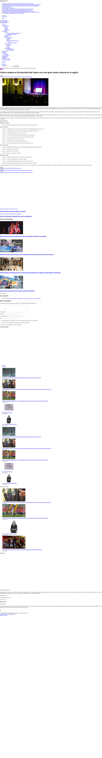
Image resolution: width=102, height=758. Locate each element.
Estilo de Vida (6, 58)
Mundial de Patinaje (13, 42)
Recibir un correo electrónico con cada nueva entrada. (11, 324)
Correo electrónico (4, 316)
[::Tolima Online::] (3, 20)
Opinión (4, 57)
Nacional (6, 28)
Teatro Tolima (18, 168)
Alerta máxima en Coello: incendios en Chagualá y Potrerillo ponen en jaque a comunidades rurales (20, 12)
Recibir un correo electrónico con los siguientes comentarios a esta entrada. (15, 322)
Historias (4, 51)
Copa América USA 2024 (12, 34)
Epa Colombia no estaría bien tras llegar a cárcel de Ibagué (13, 13)
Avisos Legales (6, 59)
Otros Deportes (7, 43)
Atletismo (9, 38)
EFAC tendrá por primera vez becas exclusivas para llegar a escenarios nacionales (23, 236)
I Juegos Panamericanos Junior (13, 40)
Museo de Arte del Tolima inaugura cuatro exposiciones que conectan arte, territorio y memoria (27, 254)
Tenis (8, 46)
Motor (8, 45)
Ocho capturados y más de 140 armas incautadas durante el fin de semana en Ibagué (18, 8)
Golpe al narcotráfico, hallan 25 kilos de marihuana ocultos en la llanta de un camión (18, 11)
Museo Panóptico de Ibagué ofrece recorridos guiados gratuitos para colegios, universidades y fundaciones (30, 272)
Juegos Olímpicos (8, 48)
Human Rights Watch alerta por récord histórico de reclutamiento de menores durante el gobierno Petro (21, 4)
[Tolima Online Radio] (4, 21)
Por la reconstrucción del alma (8, 7)
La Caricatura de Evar (6, 6)
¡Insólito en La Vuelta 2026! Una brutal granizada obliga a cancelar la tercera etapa (17, 3)
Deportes (4, 31)
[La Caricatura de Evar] (8, 411)
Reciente (4, 366)
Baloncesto (9, 44)
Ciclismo (6, 36)
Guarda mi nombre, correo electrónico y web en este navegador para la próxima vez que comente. (19, 320)
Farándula (6, 54)
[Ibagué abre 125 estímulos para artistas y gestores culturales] (11, 288)
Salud (4, 52)
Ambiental (5, 56)
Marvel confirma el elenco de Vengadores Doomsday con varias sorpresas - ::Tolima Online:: (23, 298)
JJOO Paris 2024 (10, 50)
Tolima (6, 27)
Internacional (7, 29)
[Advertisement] (35, 190)
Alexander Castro (3, 168)
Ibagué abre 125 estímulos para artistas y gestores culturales (17, 291)
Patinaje (8, 41)
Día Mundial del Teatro (11, 168)
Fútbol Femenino (8, 35)
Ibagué (6, 26)
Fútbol (6, 32)
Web (1, 318)
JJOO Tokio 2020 (10, 49)
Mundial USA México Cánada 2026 (14, 33)
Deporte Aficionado (8, 37)
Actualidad (5, 25)
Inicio (3, 24)
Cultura (4, 53)
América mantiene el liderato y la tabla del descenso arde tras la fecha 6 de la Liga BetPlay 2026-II (20, 5)
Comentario (2, 311)
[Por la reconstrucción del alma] (8, 422)
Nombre (2, 313)
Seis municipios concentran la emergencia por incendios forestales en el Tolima (17, 9)
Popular (3, 365)
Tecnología (5, 55)
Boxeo (8, 39)
